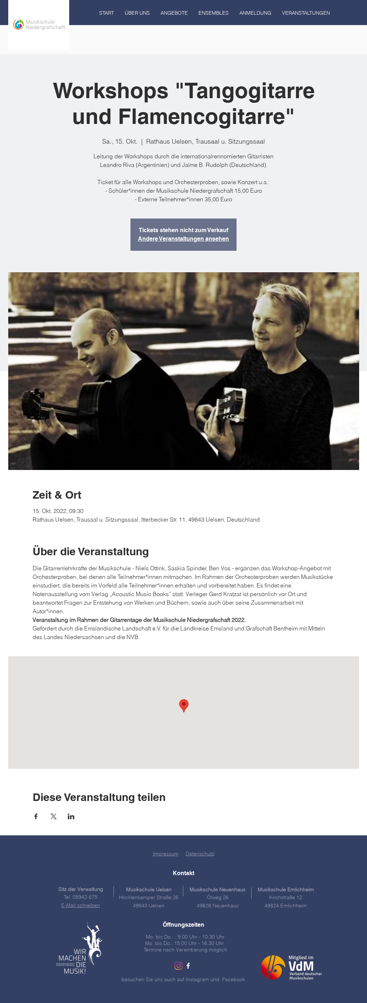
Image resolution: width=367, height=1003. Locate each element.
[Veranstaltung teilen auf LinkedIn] (71, 816)
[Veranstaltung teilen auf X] (53, 816)
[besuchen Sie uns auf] (188, 966)
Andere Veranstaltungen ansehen (183, 238)
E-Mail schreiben (80, 905)
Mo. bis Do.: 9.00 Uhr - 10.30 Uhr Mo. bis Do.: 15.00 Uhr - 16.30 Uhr (185, 940)
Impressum (165, 853)
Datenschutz (200, 853)
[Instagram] (178, 966)
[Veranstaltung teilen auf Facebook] (36, 816)
